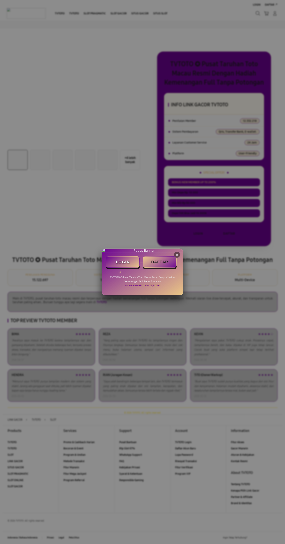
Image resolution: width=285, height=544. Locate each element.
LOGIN (123, 262)
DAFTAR (159, 262)
